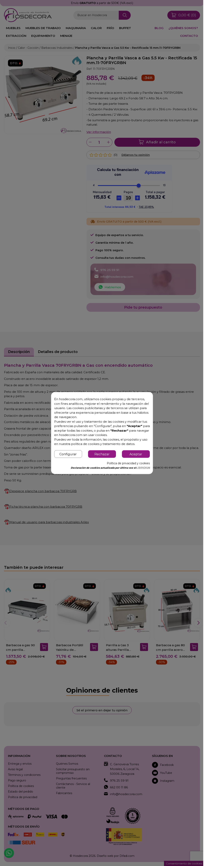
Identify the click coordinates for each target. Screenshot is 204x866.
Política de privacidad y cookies (128, 463)
